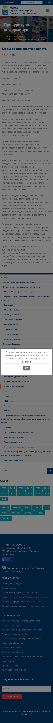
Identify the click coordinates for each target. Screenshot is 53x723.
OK (26, 368)
